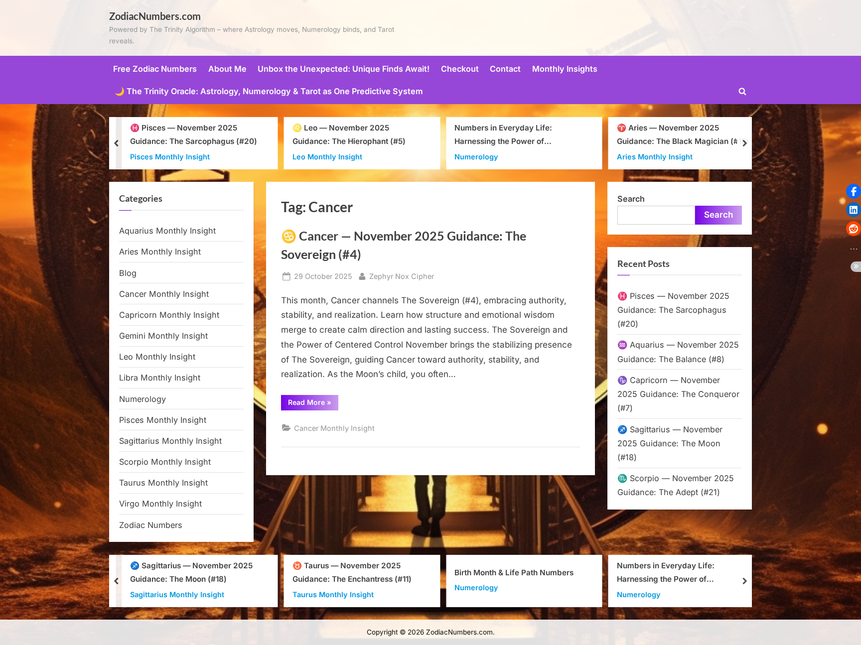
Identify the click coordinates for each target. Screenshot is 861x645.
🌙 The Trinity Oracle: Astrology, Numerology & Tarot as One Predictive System (269, 91)
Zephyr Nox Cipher (401, 275)
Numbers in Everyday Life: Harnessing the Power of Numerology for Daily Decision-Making (512, 135)
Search (631, 199)
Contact (505, 69)
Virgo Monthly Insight (160, 504)
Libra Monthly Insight (159, 378)
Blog (128, 273)
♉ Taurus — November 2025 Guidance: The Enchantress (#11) (352, 572)
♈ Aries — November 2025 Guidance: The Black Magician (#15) (683, 134)
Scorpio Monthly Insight (165, 462)
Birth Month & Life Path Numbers (514, 572)
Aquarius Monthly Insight (167, 231)
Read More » (313, 403)
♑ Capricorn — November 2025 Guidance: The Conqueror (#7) (678, 394)
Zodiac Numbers (150, 525)
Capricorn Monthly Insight (169, 315)
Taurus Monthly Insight (163, 483)
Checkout (460, 69)
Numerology (476, 156)
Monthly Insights (564, 69)
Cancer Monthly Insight (334, 428)
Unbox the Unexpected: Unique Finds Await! (344, 69)
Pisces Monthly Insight (170, 156)
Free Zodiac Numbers (155, 69)
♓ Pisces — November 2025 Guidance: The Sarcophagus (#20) (193, 134)
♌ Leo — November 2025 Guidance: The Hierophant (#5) (349, 134)
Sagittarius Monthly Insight (170, 441)
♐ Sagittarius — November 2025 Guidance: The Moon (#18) (669, 443)
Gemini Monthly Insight (163, 336)
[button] (853, 191)
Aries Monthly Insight (655, 156)
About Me (227, 69)
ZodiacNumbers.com (155, 16)
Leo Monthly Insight (327, 156)
